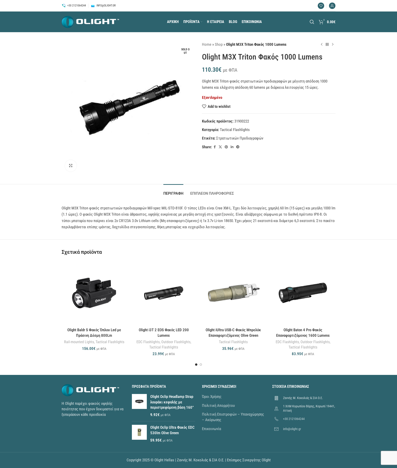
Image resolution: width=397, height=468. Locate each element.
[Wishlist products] (320, 5)
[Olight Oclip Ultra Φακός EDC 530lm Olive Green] (139, 434)
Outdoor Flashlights (175, 342)
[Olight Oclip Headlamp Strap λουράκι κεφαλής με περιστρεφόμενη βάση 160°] (139, 406)
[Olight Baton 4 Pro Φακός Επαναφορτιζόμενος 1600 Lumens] (302, 292)
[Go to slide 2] (201, 364)
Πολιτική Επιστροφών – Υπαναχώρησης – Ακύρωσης (233, 417)
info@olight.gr (292, 429)
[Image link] (90, 390)
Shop (219, 44)
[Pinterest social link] (226, 147)
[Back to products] (327, 44)
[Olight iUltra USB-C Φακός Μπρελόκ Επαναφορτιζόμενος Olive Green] (233, 292)
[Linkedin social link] (232, 147)
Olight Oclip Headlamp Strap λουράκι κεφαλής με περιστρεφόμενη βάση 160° (172, 402)
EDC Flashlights (148, 342)
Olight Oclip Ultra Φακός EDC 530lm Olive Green (172, 430)
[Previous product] (321, 44)
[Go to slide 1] (196, 364)
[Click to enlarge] (71, 165)
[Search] (312, 21)
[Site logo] (90, 21)
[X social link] (220, 147)
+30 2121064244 (294, 419)
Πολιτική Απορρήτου (218, 405)
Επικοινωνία (211, 428)
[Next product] (332, 44)
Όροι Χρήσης (211, 396)
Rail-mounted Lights (79, 342)
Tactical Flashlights (235, 129)
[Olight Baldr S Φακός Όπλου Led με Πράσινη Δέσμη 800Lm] (94, 292)
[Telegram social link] (238, 147)
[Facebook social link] (214, 147)
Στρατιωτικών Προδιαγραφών (239, 138)
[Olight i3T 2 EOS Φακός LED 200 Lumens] (163, 292)
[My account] (332, 5)
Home (206, 44)
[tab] (173, 191)
